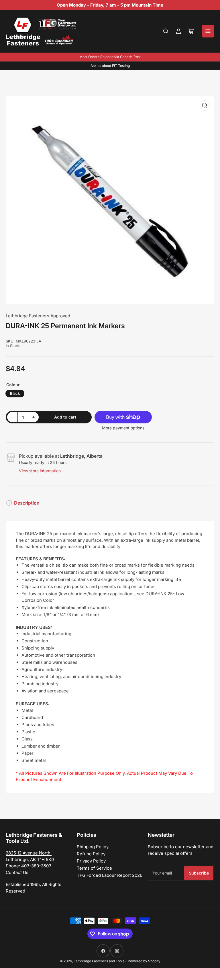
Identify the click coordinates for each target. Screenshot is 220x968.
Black (15, 393)
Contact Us (17, 872)
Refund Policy (91, 854)
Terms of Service (94, 868)
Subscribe (199, 873)
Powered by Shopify (144, 961)
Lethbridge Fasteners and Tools (99, 961)
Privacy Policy (91, 861)
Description (27, 503)
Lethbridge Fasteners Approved (38, 315)
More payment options (123, 427)
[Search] (166, 31)
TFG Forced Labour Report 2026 (109, 875)
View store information (40, 470)
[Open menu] (208, 31)
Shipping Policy (93, 846)
